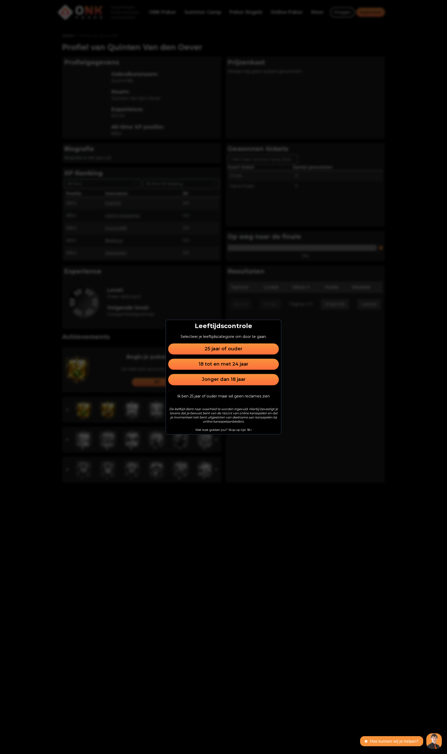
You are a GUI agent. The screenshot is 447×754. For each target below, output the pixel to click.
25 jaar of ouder (223, 349)
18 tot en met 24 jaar (223, 364)
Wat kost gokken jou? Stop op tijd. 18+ (223, 430)
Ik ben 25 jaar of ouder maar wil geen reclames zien (223, 396)
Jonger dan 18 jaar (223, 379)
